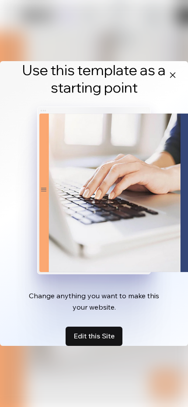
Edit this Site (94, 335)
